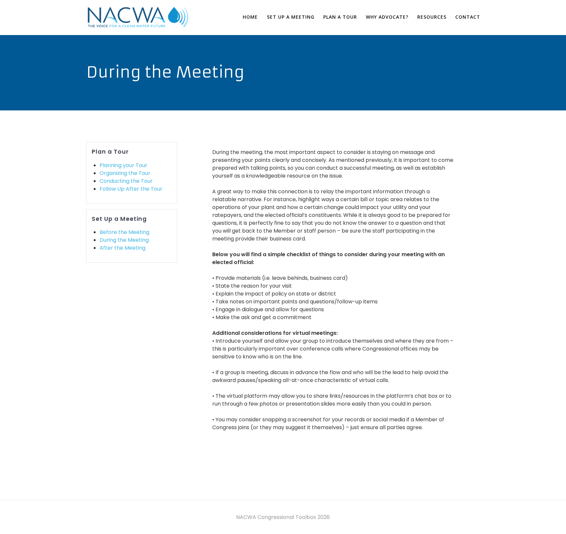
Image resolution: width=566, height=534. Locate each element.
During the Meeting (124, 240)
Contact (467, 17)
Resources (431, 17)
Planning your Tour (123, 165)
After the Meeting (122, 248)
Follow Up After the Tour (131, 189)
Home (250, 17)
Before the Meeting (124, 232)
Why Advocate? (387, 17)
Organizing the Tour (125, 173)
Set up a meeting (290, 17)
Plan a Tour (340, 17)
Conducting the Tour (126, 181)
